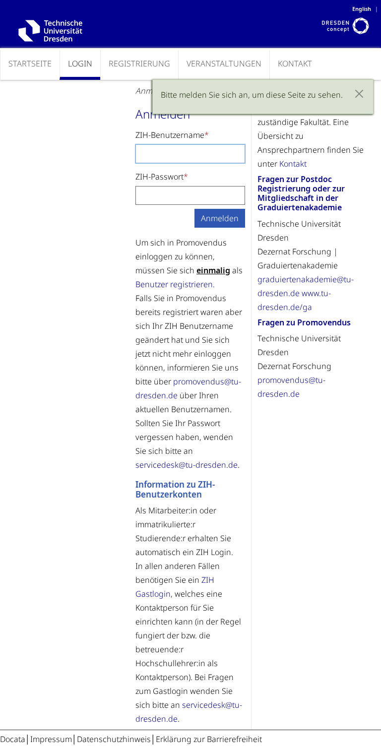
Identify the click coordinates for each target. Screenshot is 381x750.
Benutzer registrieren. (175, 284)
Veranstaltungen (224, 63)
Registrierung (139, 63)
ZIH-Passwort (159, 176)
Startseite (30, 63)
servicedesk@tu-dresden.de (186, 464)
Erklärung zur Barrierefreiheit (209, 739)
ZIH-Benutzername (169, 134)
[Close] (359, 94)
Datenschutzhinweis (114, 739)
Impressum (51, 739)
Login (80, 63)
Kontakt (295, 63)
